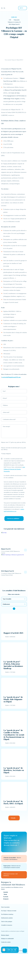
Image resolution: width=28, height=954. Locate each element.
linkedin (5, 892)
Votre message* (6, 426)
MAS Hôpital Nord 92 (14, 24)
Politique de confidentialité (7, 938)
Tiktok (5, 894)
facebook (5, 896)
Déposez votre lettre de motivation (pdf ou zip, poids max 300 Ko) (13, 448)
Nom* (4, 391)
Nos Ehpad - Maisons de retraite (8, 910)
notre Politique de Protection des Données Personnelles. (14, 469)
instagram (5, 899)
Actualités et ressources (6, 925)
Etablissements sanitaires (7, 918)
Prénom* (5, 398)
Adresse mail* (6, 412)
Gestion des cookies (6, 942)
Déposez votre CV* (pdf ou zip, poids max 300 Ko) (13, 442)
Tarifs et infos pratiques (6, 921)
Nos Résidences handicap (7, 914)
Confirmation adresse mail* (9, 419)
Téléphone (5, 405)
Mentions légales (5, 935)
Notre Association (5, 907)
